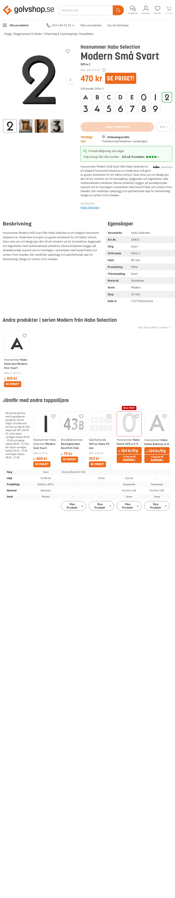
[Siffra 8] (144, 109)
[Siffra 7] (132, 109)
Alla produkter (19, 25)
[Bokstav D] (120, 97)
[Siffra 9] (155, 109)
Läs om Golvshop (118, 25)
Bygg (8, 34)
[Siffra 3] (85, 109)
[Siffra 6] (120, 109)
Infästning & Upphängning (60, 34)
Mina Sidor (146, 13)
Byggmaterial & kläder (28, 34)
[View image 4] (57, 126)
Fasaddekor (86, 34)
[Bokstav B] (97, 97)
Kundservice (133, 13)
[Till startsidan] (28, 10)
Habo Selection (89, 207)
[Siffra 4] (97, 109)
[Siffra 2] (167, 97)
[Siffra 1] (155, 97)
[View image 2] (25, 126)
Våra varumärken (91, 25)
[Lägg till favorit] (67, 51)
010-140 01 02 (61, 25)
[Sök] (118, 10)
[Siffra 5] (109, 109)
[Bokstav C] (109, 97)
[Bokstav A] (85, 97)
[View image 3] (41, 126)
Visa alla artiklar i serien (152, 327)
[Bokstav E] (132, 97)
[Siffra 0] (144, 97)
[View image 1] (10, 126)
